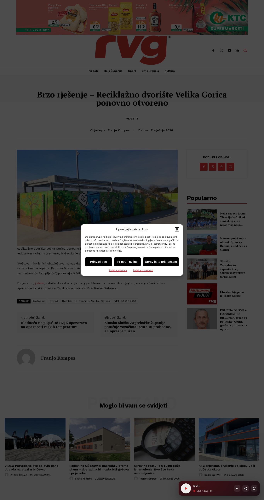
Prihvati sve (98, 262)
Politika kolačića (118, 270)
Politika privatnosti (143, 270)
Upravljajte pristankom (161, 262)
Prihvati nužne (127, 262)
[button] (177, 229)
